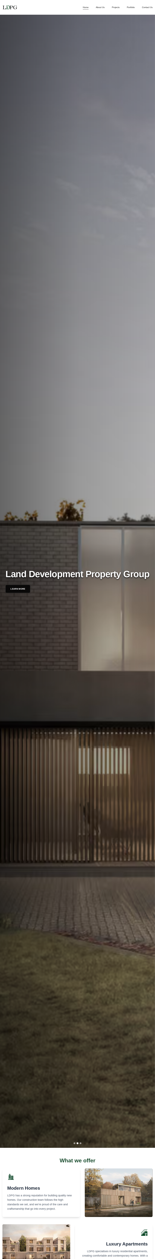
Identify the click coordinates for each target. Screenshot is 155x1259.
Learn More (17, 589)
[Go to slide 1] (74, 1143)
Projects (116, 7)
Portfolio (131, 7)
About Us (100, 7)
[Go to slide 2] (77, 1143)
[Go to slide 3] (80, 1143)
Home (86, 7)
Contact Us (147, 7)
